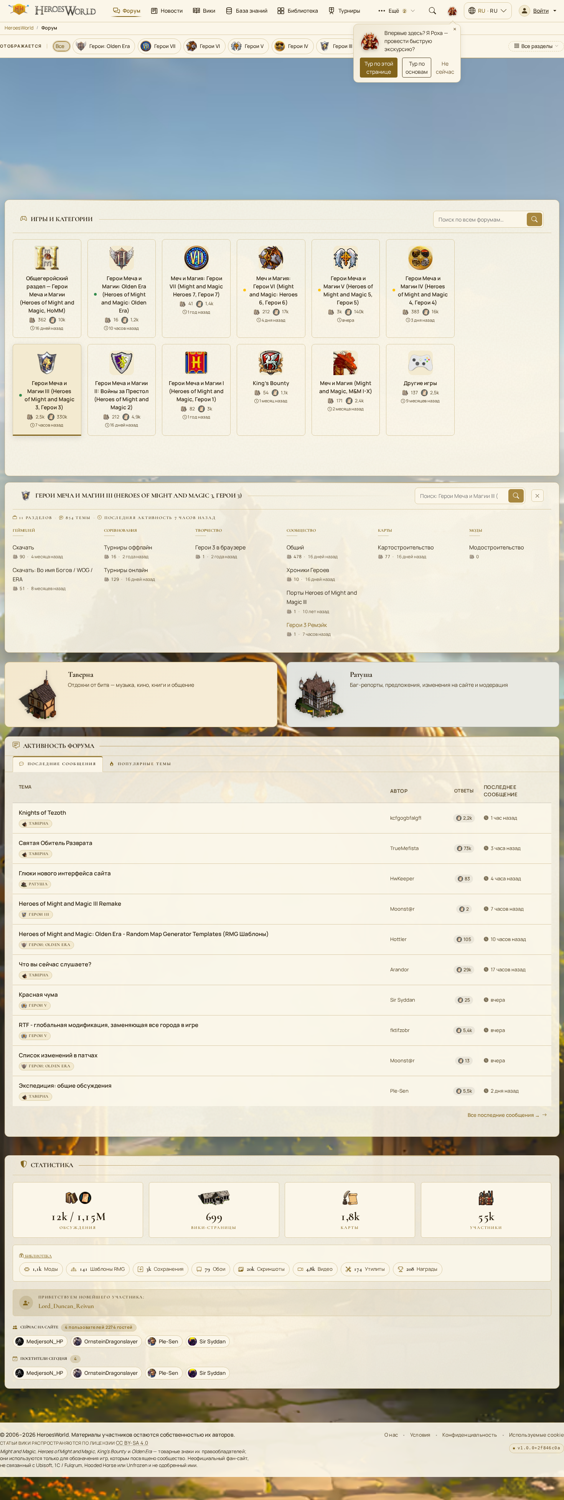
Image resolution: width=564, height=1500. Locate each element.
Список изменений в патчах (58, 1055)
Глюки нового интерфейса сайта (65, 873)
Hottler (398, 939)
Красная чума (38, 995)
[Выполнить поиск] (534, 219)
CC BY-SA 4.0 (132, 1442)
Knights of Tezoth (42, 813)
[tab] (58, 764)
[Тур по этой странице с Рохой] (452, 10)
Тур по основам (417, 67)
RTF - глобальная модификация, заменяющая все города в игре (108, 1025)
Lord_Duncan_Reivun (66, 1306)
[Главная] (51, 11)
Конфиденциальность (469, 1434)
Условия (420, 1434)
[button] (537, 10)
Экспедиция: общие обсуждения (65, 1086)
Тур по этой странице (378, 67)
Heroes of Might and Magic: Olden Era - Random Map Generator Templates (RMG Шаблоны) (144, 934)
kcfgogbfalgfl (405, 817)
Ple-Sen (399, 1090)
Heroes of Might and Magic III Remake (70, 904)
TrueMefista (404, 848)
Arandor (399, 969)
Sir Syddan (402, 999)
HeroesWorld (19, 28)
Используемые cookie (536, 1434)
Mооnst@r (402, 908)
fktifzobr (400, 1030)
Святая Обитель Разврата (55, 843)
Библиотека (38, 1256)
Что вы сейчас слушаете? (55, 964)
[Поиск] (432, 10)
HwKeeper (402, 878)
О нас (391, 1434)
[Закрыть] (537, 496)
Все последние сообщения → (504, 1114)
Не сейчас (445, 67)
